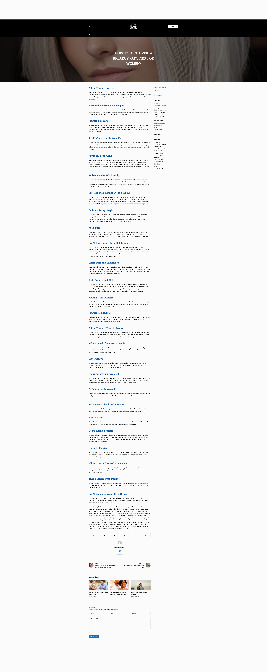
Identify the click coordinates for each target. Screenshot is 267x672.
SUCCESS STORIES (159, 123)
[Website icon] (120, 551)
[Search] (89, 34)
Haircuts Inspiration (97, 34)
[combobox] (165, 90)
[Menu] (89, 26)
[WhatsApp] (135, 535)
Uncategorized (158, 130)
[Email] (145, 535)
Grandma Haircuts (129, 34)
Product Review (159, 116)
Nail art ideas (164, 34)
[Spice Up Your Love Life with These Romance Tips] (98, 585)
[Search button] (177, 90)
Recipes (156, 119)
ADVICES (147, 34)
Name (92, 613)
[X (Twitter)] (104, 535)
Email (113, 613)
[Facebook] (94, 535)
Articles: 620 (119, 554)
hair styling (119, 34)
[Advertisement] (41, 9)
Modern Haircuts (109, 34)
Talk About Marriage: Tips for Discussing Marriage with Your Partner (118, 594)
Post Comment (93, 636)
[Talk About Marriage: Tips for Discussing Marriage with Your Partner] (119, 585)
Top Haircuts (139, 34)
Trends (156, 127)
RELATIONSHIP (155, 34)
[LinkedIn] (125, 535)
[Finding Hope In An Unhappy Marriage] (141, 585)
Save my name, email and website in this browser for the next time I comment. (107, 632)
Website (134, 613)
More (172, 34)
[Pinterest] (114, 535)
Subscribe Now (173, 26)
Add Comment (94, 618)
